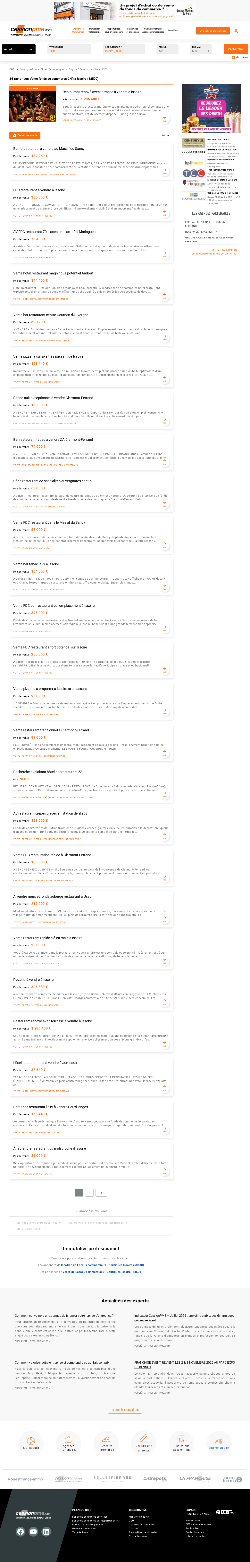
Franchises (132, 30)
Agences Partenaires (68, 1447)
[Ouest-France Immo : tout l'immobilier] (25, 1479)
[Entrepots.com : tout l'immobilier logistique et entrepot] (155, 1479)
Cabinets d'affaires (153, 30)
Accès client (193, 1528)
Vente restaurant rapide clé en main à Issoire (47, 938)
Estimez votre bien (196, 1536)
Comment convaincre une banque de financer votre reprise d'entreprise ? (64, 1315)
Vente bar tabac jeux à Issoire (36, 564)
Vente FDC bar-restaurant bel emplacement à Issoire (54, 606)
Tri (163, 135)
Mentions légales (139, 1516)
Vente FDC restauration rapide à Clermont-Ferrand (52, 855)
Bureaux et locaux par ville (88, 1524)
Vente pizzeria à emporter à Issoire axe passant (50, 689)
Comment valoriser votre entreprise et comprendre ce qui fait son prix (62, 1362)
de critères (239, 57)
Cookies (133, 1528)
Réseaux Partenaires (106, 1447)
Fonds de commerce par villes (90, 1516)
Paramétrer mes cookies (143, 1532)
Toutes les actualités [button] (125, 1409)
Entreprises (78, 30)
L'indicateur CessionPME (181, 1447)
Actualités (173, 30)
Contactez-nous (138, 1536)
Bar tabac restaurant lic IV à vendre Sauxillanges (50, 1107)
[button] (24, 135)
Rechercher (236, 49)
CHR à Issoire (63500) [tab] (31, 1229)
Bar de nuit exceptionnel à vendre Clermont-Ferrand (53, 398)
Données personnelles (142, 1524)
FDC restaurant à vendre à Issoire (39, 190)
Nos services (193, 1520)
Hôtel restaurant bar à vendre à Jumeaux (45, 1063)
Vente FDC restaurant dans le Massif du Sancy (49, 522)
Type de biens (56, 47)
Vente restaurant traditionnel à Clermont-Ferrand (51, 730)
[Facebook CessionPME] (20, 1532)
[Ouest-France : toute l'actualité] (232, 1479)
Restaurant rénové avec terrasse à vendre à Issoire (102, 92)
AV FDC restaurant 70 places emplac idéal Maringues (54, 232)
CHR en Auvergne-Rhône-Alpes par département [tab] (98, 1223)
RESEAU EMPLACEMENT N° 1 (203, 231)
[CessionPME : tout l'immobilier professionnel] (68, 1479)
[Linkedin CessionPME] (46, 1532)
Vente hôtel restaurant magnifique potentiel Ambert (53, 273)
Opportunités (114, 30)
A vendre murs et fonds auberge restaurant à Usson (53, 896)
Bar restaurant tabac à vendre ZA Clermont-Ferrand (53, 440)
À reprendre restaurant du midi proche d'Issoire (49, 1148)
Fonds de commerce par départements (95, 1520)
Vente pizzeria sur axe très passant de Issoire (48, 356)
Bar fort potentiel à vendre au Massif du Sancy (49, 149)
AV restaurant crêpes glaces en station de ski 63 (50, 813)
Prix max (196, 47)
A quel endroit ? (113, 47)
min (163, 47)
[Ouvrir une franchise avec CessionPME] (195, 1479)
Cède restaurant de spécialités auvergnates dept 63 (53, 481)
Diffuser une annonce (198, 1524)
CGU (131, 1520)
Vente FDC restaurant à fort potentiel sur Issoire (50, 647)
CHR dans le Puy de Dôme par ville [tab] (39, 1223)
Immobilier (94, 30)
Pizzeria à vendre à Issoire (33, 980)
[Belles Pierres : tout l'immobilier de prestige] (112, 1479)
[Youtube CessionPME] (33, 1532)
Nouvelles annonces (84, 1528)
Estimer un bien (219, 1448)
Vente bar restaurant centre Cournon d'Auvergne (50, 315)
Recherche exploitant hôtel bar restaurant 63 (47, 772)
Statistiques (31, 1448)
